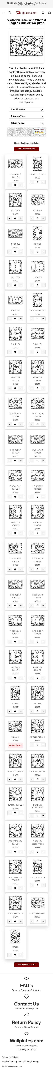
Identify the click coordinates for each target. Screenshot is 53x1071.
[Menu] (3, 12)
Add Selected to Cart (26, 149)
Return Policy (17, 123)
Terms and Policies (10, 1057)
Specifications (18, 109)
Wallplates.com (15, 1066)
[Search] (9, 12)
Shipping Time (18, 116)
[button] (15, 163)
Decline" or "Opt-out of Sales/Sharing (20, 1061)
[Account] (43, 12)
